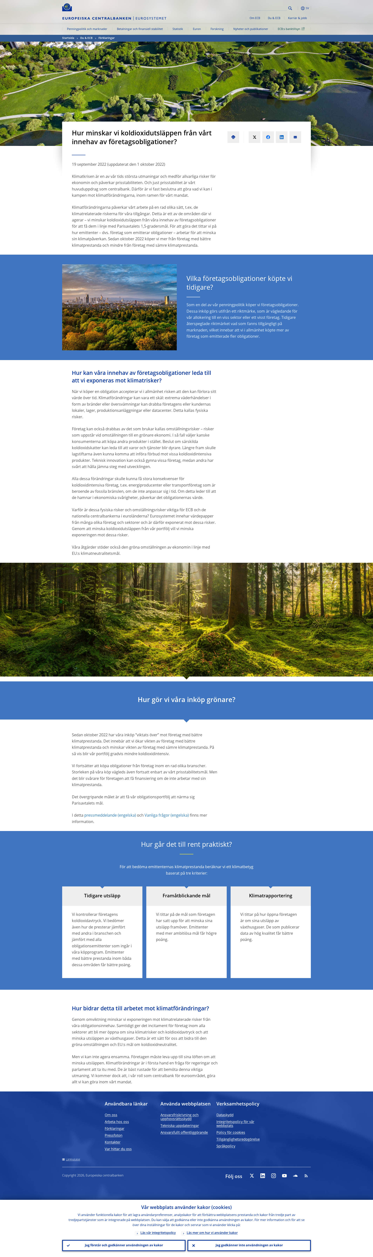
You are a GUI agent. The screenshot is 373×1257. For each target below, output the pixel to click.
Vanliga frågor (157, 816)
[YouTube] (284, 1175)
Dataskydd (225, 1115)
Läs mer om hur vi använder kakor (212, 1233)
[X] (251, 1175)
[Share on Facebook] (268, 137)
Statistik (178, 29)
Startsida (68, 38)
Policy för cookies (230, 1132)
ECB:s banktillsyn (289, 29)
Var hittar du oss (118, 1149)
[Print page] (233, 137)
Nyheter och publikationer (250, 29)
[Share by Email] (295, 137)
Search (290, 8)
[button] (297, 8)
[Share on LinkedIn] (282, 137)
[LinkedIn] (262, 1175)
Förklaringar (106, 38)
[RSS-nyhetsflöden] (306, 1175)
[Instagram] (273, 1175)
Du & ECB (274, 18)
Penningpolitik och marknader (87, 29)
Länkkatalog (73, 1159)
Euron (197, 29)
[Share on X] (254, 137)
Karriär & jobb (297, 18)
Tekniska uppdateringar (179, 1126)
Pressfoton (113, 1135)
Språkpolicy (225, 1146)
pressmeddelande (100, 816)
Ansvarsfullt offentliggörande (184, 1132)
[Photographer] (308, 118)
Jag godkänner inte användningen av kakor (249, 1245)
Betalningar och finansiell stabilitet (140, 29)
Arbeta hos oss (117, 1122)
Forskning (217, 29)
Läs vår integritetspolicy (158, 1233)
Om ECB (255, 18)
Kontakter (112, 1142)
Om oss (111, 1115)
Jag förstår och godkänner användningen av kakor (124, 1245)
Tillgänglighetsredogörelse (238, 1139)
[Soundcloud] (295, 1175)
